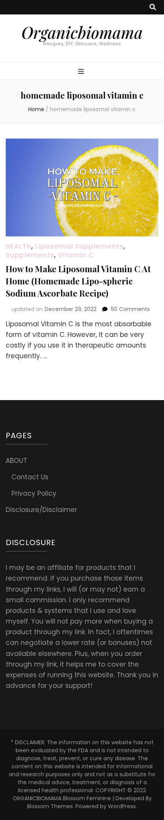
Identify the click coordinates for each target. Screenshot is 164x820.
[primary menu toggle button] (82, 71)
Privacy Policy (33, 493)
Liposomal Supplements (79, 246)
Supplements (30, 255)
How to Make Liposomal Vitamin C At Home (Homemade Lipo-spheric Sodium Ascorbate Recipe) (78, 281)
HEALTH (18, 246)
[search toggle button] (153, 7)
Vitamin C (76, 255)
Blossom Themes (50, 806)
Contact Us (29, 477)
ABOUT (16, 460)
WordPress (122, 806)
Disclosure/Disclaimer (41, 509)
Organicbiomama (82, 32)
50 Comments (130, 309)
